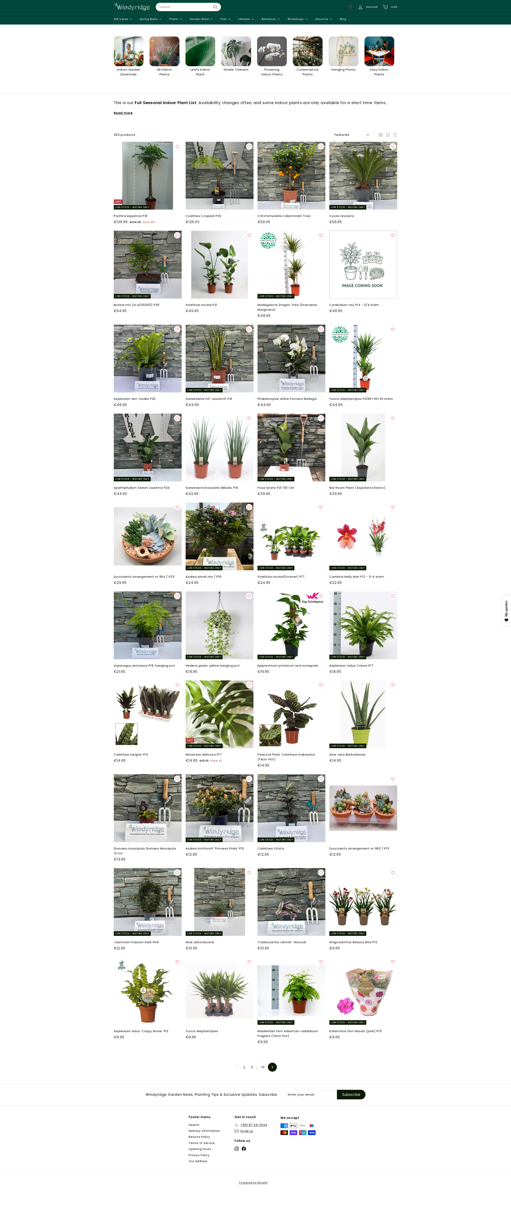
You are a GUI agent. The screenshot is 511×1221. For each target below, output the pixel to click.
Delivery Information (204, 1131)
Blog (343, 19)
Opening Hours (200, 1149)
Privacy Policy (199, 1155)
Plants (174, 19)
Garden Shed (199, 19)
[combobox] (188, 7)
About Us (322, 19)
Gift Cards (121, 19)
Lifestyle (244, 19)
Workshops (295, 19)
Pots (223, 19)
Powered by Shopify (253, 1183)
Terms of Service (202, 1143)
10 (263, 1067)
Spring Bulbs (149, 19)
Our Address (198, 1161)
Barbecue (269, 19)
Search (194, 1125)
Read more (123, 113)
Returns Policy (199, 1137)
